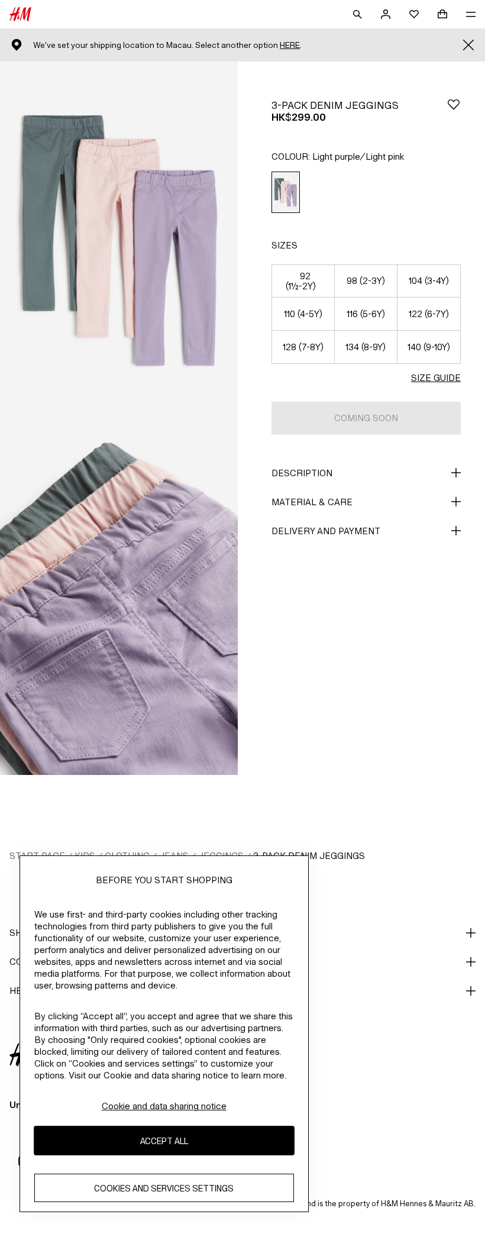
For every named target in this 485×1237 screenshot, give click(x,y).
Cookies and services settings (164, 1188)
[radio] (285, 193)
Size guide (436, 378)
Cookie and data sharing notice (164, 1106)
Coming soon (366, 418)
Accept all (164, 1141)
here (290, 45)
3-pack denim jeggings (309, 856)
